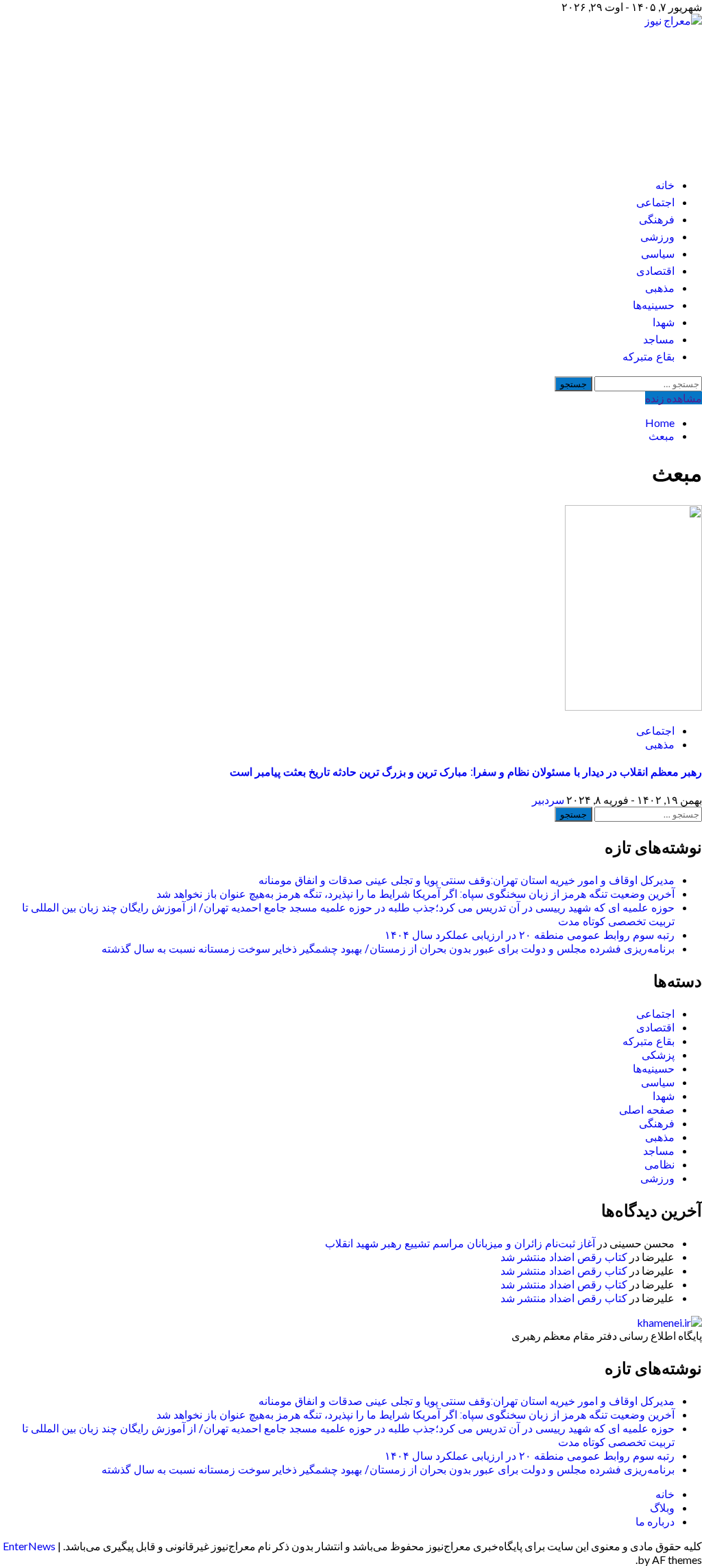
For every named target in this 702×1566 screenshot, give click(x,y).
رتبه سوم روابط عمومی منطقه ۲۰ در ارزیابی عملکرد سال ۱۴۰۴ (530, 935)
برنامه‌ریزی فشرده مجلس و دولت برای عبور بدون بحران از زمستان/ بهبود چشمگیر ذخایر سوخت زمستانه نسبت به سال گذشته (388, 948)
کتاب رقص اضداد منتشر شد (563, 1257)
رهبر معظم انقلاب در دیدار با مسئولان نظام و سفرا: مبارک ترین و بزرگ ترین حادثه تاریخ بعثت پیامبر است (466, 772)
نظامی (659, 1164)
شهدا (664, 322)
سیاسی (658, 254)
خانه (665, 185)
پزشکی (658, 1055)
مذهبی (660, 288)
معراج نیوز (624, 89)
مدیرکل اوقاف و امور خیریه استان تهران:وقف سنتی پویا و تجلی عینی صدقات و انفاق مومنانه (466, 880)
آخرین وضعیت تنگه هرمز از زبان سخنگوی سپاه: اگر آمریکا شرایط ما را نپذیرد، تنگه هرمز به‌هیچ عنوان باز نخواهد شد (415, 894)
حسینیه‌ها (654, 305)
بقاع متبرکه (648, 357)
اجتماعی (655, 202)
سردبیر (548, 799)
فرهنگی (657, 220)
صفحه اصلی (647, 1109)
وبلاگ (662, 1507)
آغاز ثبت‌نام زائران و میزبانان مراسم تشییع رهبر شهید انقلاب (460, 1243)
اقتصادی (655, 271)
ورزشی (657, 237)
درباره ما (655, 1521)
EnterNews (29, 1545)
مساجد (659, 339)
